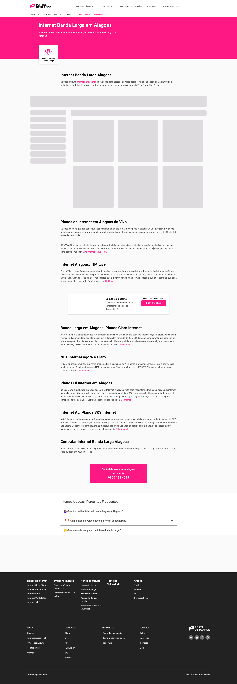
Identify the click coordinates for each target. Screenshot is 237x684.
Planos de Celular (126, 6)
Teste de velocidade (112, 633)
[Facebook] (202, 637)
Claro (67, 633)
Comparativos (141, 598)
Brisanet (68, 657)
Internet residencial (36, 638)
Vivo (67, 638)
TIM (66, 643)
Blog (142, 647)
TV (135, 593)
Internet (138, 589)
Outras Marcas (151, 6)
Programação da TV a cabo (64, 594)
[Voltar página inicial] (40, 6)
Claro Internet (124, 344)
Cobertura (107, 643)
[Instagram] (207, 637)
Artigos (138, 580)
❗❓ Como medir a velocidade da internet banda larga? (95, 520)
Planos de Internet (37, 580)
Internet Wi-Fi (33, 602)
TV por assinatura (35, 643)
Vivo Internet (89, 252)
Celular (137, 585)
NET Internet (83, 370)
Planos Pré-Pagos (89, 593)
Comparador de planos (113, 638)
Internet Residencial (36, 589)
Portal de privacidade (37, 674)
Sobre (143, 633)
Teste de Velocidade (170, 6)
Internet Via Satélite (36, 598)
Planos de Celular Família (89, 600)
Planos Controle (88, 585)
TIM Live (109, 281)
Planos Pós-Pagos (89, 589)
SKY (66, 652)
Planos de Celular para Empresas (91, 607)
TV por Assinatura (106, 6)
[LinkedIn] (196, 637)
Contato (144, 643)
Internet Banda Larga (84, 6)
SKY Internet (122, 429)
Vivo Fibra (102, 252)
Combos (139, 6)
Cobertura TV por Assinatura (62, 587)
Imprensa (144, 638)
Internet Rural (33, 593)
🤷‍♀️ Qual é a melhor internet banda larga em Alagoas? (93, 511)
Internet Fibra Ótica (36, 585)
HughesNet (70, 647)
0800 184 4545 (153, 303)
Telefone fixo (33, 647)
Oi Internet (126, 400)
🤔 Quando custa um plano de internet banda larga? (92, 530)
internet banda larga (86, 82)
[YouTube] (191, 637)
